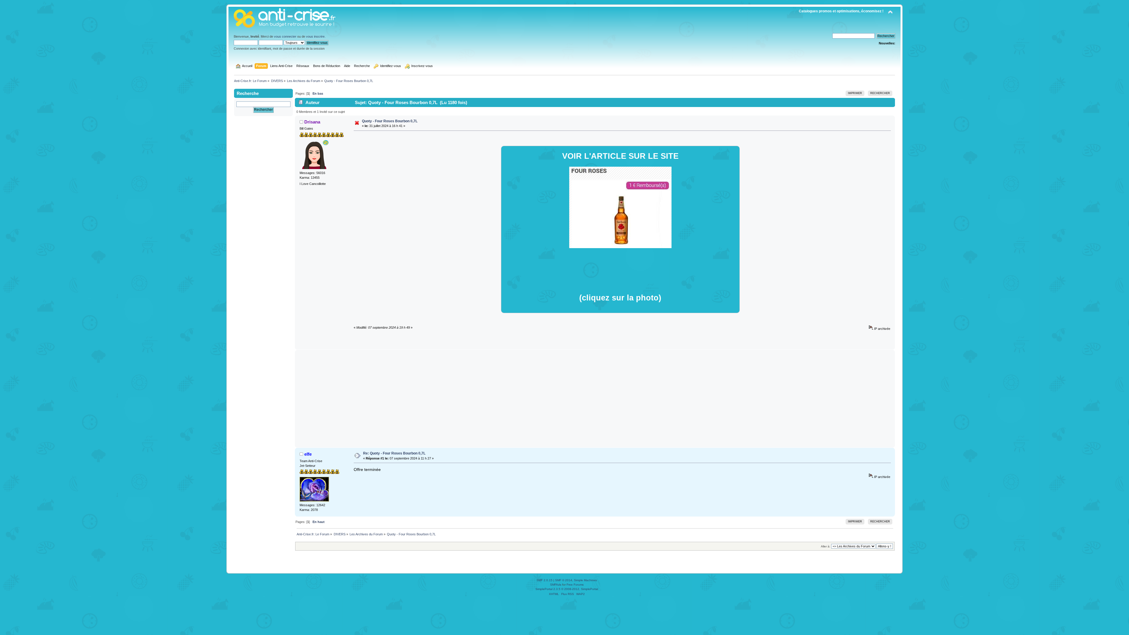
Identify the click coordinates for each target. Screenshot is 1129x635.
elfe (308, 454)
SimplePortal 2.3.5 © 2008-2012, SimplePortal (566, 589)
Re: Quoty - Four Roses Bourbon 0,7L (394, 453)
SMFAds (555, 584)
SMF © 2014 (563, 580)
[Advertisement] (595, 398)
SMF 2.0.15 (544, 580)
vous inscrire (315, 36)
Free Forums (575, 584)
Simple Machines (585, 580)
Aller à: (825, 546)
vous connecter (285, 36)
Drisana (312, 121)
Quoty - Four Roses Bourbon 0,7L (389, 121)
